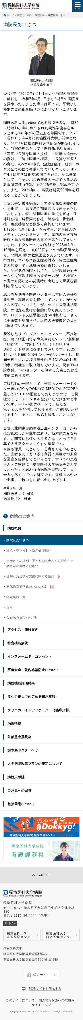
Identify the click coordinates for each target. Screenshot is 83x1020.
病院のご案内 (24, 15)
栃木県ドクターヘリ (23, 750)
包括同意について (21, 804)
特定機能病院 (18, 643)
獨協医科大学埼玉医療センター (20, 935)
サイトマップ (41, 1005)
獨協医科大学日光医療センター (59, 935)
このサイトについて (20, 1000)
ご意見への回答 (19, 790)
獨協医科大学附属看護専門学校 (25, 954)
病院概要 (40, 15)
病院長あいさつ (17, 540)
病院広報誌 (16, 777)
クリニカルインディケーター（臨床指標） (40, 710)
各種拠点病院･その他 (21, 617)
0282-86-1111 (25, 915)
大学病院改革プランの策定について (35, 763)
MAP (12, 923)
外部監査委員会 (19, 737)
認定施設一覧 (15, 597)
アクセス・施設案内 (23, 629)
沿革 (9, 607)
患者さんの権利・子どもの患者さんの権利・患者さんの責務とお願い (39, 563)
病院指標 (14, 723)
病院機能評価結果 (21, 683)
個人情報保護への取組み (57, 1000)
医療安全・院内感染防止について (33, 670)
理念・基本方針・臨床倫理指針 (28, 550)
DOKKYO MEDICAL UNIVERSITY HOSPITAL (20, 6)
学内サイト (41, 975)
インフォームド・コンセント (30, 656)
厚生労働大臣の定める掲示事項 (31, 696)
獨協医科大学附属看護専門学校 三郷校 (30, 959)
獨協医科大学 (12, 948)
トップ (10, 15)
